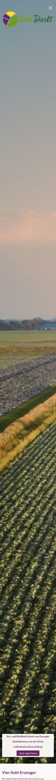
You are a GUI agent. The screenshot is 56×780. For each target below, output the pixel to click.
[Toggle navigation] (50, 8)
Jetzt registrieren (28, 753)
